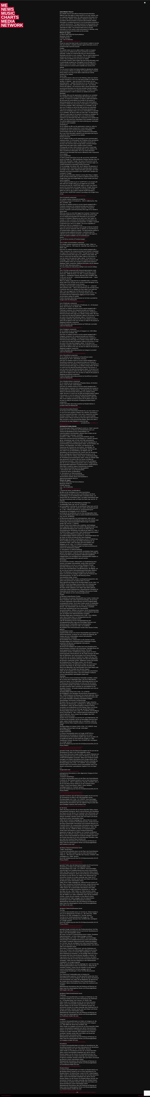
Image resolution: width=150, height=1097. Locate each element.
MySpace (93, 1096)
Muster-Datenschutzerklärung (68, 1092)
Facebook (83, 1096)
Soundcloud (69, 1096)
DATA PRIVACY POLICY (143, 1095)
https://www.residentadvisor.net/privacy (70, 407)
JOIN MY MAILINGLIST (6, 1095)
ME (4, 5)
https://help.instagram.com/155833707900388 (72, 353)
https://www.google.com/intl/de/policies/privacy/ (73, 195)
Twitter (86, 1096)
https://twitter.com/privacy (67, 906)
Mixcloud (73, 1096)
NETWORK (12, 25)
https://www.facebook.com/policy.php (70, 846)
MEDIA (8, 21)
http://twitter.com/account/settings (70, 268)
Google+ (90, 1096)
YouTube (96, 1096)
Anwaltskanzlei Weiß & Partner (87, 1092)
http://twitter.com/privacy (87, 265)
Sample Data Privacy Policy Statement (70, 423)
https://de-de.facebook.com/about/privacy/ (76, 237)
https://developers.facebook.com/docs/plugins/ (74, 240)
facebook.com (89, 199)
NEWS (7, 9)
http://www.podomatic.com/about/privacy (71, 327)
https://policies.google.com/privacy (69, 771)
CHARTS (10, 17)
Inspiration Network (99, 1096)
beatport (78, 1096)
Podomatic (64, 1096)
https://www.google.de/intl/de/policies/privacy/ (72, 301)
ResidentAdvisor (59, 1096)
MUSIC (8, 13)
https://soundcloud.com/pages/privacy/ (70, 379)
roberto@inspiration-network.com (71, 41)
